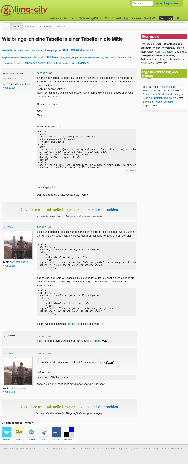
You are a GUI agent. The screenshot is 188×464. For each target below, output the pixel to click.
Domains (136, 18)
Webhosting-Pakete (90, 18)
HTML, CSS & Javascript (77, 50)
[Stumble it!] (33, 440)
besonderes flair (28, 57)
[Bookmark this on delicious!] (70, 440)
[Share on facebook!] (58, 440)
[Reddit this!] (45, 440)
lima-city (7, 50)
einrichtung (59, 57)
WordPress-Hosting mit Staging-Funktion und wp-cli (163, 95)
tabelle (29, 63)
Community (166, 18)
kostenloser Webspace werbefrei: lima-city (38, 11)
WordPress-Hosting (116, 18)
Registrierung (172, 3)
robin (10, 227)
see (22, 63)
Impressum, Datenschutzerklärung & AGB (142, 448)
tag (35, 63)
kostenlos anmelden (101, 209)
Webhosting (11, 448)
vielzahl (84, 63)
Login (158, 3)
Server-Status (176, 448)
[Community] (8, 24)
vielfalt (75, 63)
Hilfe (177, 18)
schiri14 (11, 78)
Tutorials (62, 26)
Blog (113, 448)
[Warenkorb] (183, 16)
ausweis (15, 57)
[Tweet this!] (8, 440)
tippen (41, 63)
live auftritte (116, 57)
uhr (48, 63)
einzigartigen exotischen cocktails (84, 57)
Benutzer (30, 26)
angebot (6, 57)
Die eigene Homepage (43, 50)
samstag (15, 63)
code (48, 56)
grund (105, 57)
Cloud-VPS (150, 18)
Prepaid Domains (163, 101)
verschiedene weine (60, 63)
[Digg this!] (20, 440)
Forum (16, 26)
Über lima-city (101, 448)
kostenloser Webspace (63, 18)
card (40, 57)
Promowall (46, 26)
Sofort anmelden (164, 51)
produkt (6, 63)
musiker (127, 57)
